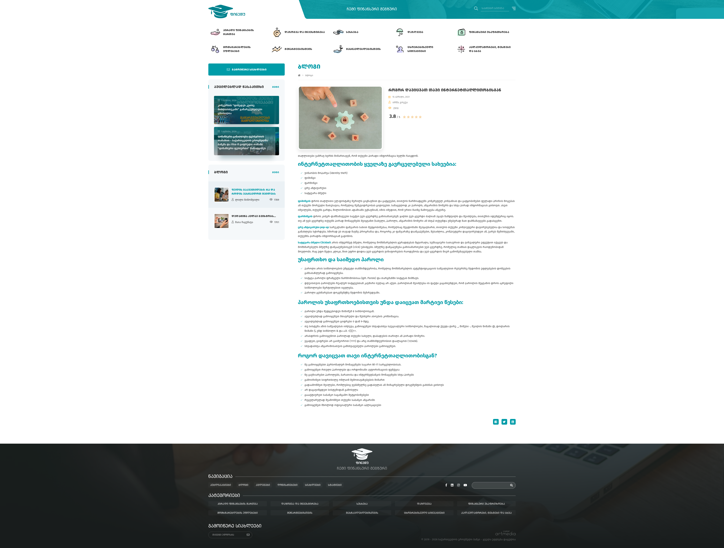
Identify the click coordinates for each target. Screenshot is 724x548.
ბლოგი (309, 75)
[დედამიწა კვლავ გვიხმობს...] (221, 221)
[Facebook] (496, 422)
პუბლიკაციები (220, 485)
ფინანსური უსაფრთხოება (486, 504)
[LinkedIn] (513, 422)
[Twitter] (504, 422)
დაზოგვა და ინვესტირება (299, 504)
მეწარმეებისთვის (299, 513)
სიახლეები (313, 485)
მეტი (275, 87)
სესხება (362, 504)
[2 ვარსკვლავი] (408, 117)
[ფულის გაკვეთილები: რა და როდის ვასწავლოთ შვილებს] (221, 194)
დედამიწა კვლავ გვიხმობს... (254, 216)
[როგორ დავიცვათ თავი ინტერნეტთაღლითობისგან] (340, 118)
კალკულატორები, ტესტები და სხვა (486, 513)
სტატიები (335, 485)
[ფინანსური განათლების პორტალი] (226, 11)
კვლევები (263, 485)
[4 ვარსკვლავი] (416, 117)
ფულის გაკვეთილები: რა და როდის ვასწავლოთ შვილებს (254, 192)
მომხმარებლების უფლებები (237, 513)
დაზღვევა (424, 504)
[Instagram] (458, 485)
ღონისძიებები (288, 485)
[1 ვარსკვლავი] (404, 117)
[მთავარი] (299, 75)
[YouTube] (465, 485)
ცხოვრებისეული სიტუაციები (424, 513)
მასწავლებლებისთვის (362, 513)
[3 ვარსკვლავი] (412, 117)
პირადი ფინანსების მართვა (238, 504)
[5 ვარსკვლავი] (420, 117)
